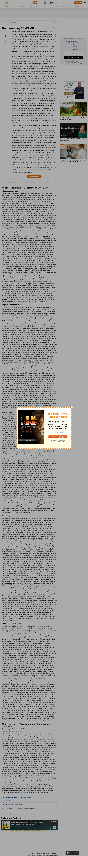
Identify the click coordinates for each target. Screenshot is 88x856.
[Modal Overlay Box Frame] (44, 428)
